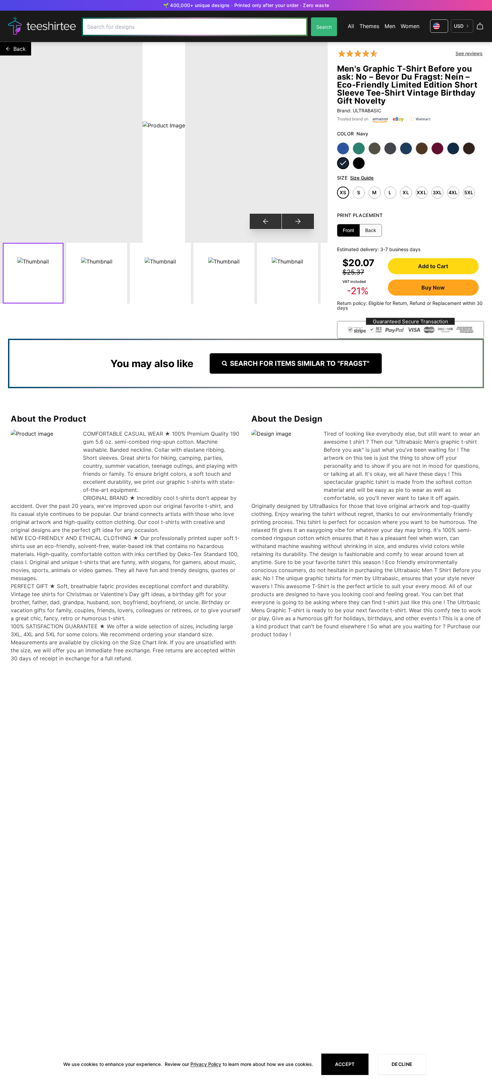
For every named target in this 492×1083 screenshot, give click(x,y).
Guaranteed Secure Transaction (410, 321)
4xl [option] (453, 192)
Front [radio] (348, 230)
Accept (345, 1064)
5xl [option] (469, 192)
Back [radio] (370, 230)
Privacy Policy (205, 1064)
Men (390, 26)
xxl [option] (421, 192)
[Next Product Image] (297, 221)
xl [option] (406, 192)
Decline (402, 1064)
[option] (343, 148)
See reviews (469, 53)
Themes (369, 26)
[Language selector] (439, 26)
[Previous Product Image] (266, 221)
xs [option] (343, 192)
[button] (410, 330)
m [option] (374, 192)
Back (19, 48)
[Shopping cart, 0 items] (480, 26)
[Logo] (42, 26)
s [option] (358, 192)
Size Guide (362, 178)
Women (410, 26)
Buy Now (433, 287)
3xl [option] (437, 192)
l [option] (390, 192)
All (351, 26)
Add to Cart (433, 266)
